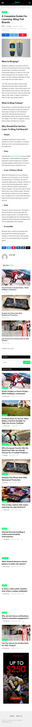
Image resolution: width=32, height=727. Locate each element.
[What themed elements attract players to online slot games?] (16, 551)
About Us (19, 716)
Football (5, 444)
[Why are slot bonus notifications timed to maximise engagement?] (16, 606)
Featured (5, 558)
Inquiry (12, 716)
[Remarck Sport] (16, 3)
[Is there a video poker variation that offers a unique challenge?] (16, 578)
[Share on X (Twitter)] (14, 35)
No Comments (23, 28)
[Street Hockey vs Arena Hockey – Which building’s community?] (16, 277)
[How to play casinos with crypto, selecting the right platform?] (16, 494)
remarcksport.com (6, 722)
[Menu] (3, 3)
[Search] (29, 3)
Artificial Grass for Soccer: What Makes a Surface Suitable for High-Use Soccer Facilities (15, 421)
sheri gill (9, 26)
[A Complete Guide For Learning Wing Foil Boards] (16, 48)
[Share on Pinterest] (23, 35)
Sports (4, 12)
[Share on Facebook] (6, 35)
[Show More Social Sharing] (28, 35)
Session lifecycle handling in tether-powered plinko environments (13, 534)
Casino (4, 501)
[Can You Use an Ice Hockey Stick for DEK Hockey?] (16, 328)
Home (3, 7)
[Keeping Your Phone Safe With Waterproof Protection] (16, 303)
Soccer (4, 415)
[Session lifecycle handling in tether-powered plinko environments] (16, 522)
